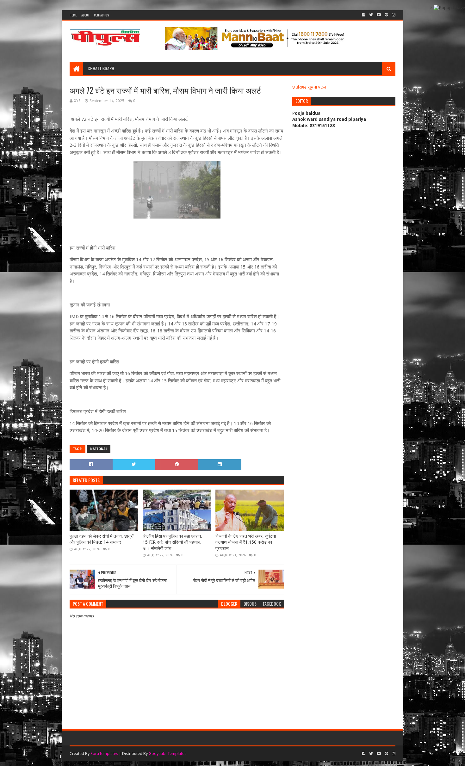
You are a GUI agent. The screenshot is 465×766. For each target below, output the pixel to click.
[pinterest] (386, 15)
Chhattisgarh (101, 68)
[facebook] (364, 15)
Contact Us (101, 15)
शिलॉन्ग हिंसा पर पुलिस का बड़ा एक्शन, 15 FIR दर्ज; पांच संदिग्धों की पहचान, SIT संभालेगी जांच (172, 542)
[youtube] (378, 15)
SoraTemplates (104, 753)
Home (73, 15)
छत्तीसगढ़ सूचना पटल (309, 87)
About (85, 15)
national (98, 449)
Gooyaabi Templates (167, 753)
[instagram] (393, 15)
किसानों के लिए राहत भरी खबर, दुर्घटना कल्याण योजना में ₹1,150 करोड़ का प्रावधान (245, 542)
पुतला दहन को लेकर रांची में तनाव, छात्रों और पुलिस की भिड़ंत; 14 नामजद (101, 539)
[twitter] (371, 15)
